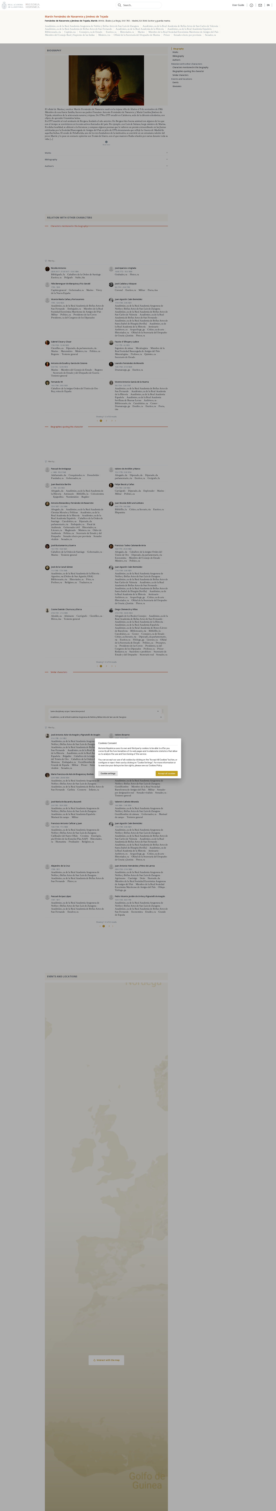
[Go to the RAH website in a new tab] (12, 5)
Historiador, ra (127, 32)
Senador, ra (210, 35)
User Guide (238, 5)
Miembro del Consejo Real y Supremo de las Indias (70, 35)
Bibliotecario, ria (53, 32)
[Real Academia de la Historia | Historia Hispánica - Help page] (251, 5)
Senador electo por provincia (187, 35)
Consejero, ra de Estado (90, 32)
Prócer (166, 35)
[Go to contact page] (260, 5)
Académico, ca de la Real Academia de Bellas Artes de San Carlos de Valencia (180, 26)
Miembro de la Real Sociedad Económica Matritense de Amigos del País (183, 32)
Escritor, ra (111, 32)
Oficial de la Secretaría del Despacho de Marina (137, 35)
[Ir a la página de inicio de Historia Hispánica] (31, 5)
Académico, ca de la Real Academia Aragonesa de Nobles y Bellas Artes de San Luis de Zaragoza (92, 26)
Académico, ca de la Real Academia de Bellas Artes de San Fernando (78, 29)
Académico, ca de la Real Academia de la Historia (140, 29)
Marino (141, 32)
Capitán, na (69, 32)
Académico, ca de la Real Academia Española (189, 29)
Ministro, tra (104, 35)
